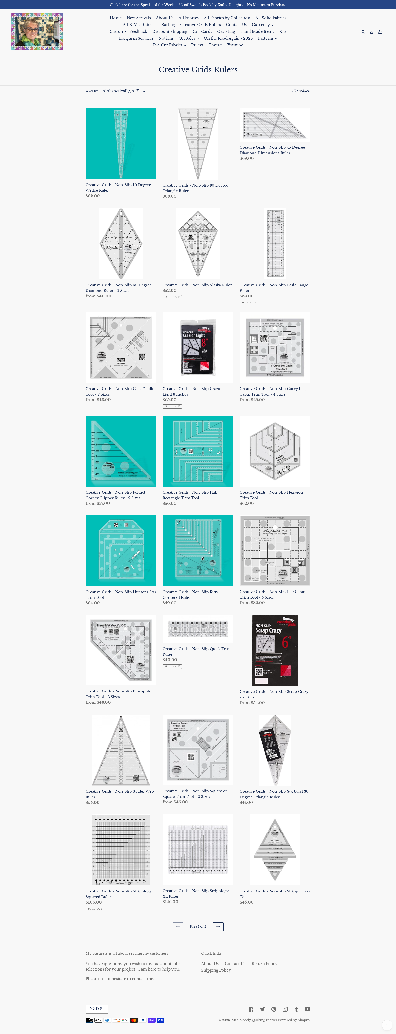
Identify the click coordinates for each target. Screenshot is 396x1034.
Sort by (92, 91)
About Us (210, 963)
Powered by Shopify (294, 1020)
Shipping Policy (216, 970)
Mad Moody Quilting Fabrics (254, 1020)
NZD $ (96, 1009)
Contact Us (235, 963)
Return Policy (265, 963)
